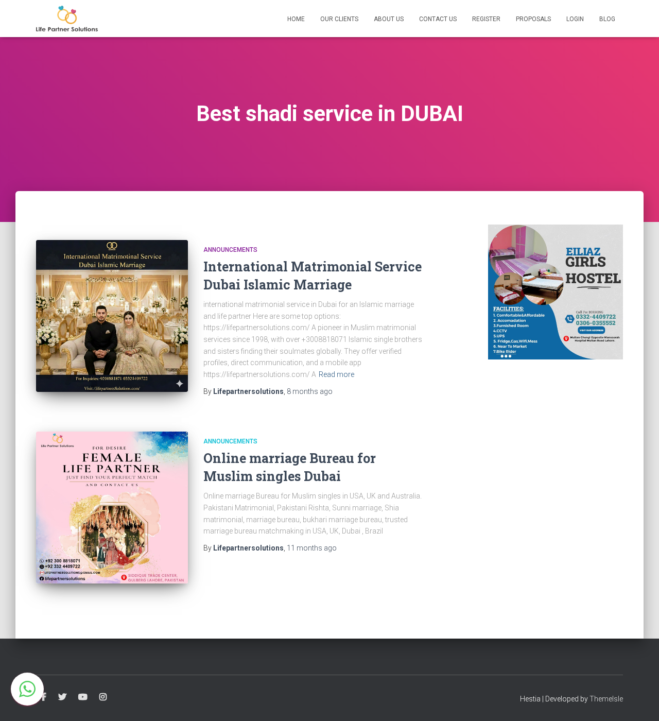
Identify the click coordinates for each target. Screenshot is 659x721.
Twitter (62, 697)
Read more (336, 374)
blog (607, 19)
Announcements (230, 249)
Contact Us (438, 19)
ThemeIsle (606, 699)
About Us (389, 19)
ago (310, 391)
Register (486, 19)
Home (296, 19)
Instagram (103, 697)
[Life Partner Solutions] (67, 18)
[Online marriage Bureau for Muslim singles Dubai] (112, 507)
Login (575, 19)
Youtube (83, 697)
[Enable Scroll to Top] (639, 700)
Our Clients (339, 19)
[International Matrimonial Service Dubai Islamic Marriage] (112, 316)
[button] (27, 689)
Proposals (533, 19)
